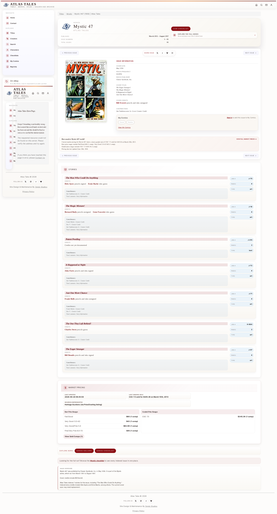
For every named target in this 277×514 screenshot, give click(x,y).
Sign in (229, 118)
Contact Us (40, 158)
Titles (12, 33)
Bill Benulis (70, 355)
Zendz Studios (41, 187)
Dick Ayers (69, 184)
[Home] (256, 5)
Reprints (13, 67)
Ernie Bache (93, 184)
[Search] (261, 5)
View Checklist (180, 28)
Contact (13, 23)
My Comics (14, 61)
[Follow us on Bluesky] (41, 181)
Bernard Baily (71, 212)
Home (12, 18)
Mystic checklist (97, 461)
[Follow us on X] (25, 181)
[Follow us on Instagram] (31, 181)
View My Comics (124, 127)
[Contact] (266, 5)
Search (13, 44)
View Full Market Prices (246, 139)
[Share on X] (157, 53)
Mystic (69, 14)
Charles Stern (70, 329)
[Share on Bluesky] (167, 53)
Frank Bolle (70, 299)
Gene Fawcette (99, 212)
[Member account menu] (271, 5)
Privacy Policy (28, 191)
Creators (13, 39)
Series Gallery (84, 451)
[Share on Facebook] (162, 53)
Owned (122, 122)
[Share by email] (172, 53)
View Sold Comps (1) (74, 436)
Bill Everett (121, 103)
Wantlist (130, 122)
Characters (14, 50)
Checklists (14, 55)
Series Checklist (105, 451)
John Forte (69, 271)
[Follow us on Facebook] (36, 181)
